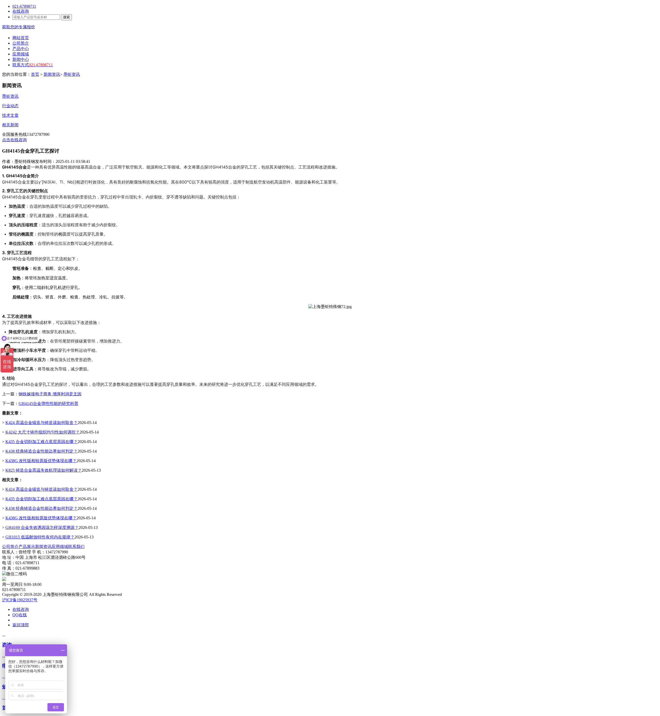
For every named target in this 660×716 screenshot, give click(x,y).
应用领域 (60, 546)
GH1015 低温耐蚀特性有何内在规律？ (40, 537)
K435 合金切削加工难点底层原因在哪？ (41, 441)
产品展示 (27, 546)
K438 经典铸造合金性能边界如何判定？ (41, 451)
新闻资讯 (52, 74)
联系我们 (76, 546)
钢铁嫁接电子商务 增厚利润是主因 (50, 394)
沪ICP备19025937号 (19, 600)
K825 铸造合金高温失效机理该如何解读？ (43, 470)
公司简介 (10, 546)
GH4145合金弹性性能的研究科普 (48, 403)
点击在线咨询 (14, 140)
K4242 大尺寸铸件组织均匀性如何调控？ (42, 432)
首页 (35, 74)
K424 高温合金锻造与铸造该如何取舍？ (41, 422)
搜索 (66, 17)
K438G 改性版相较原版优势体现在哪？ (41, 461)
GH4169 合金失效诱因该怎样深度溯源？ (42, 527)
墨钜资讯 (71, 74)
